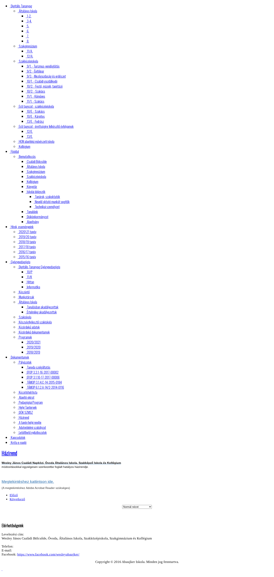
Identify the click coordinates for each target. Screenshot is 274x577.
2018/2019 (33, 352)
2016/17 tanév (27, 251)
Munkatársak (26, 296)
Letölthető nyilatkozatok (33, 432)
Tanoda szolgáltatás (38, 367)
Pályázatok (25, 362)
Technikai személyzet (47, 206)
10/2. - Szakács (36, 91)
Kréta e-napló (18, 442)
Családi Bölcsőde (37, 161)
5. (28, 25)
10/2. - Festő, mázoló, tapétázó (45, 86)
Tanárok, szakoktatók (47, 196)
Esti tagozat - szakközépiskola (36, 106)
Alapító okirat (26, 397)
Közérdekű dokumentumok (34, 332)
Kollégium (24, 146)
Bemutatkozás (27, 156)
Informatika (33, 286)
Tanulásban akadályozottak (42, 306)
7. (28, 36)
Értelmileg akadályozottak (42, 311)
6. (28, 31)
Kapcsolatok (18, 437)
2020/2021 (34, 342)
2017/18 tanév (27, 246)
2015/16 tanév (27, 256)
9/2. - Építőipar (35, 71)
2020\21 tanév (27, 231)
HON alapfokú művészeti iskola (36, 141)
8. (28, 41)
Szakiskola (25, 317)
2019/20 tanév (27, 236)
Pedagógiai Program (31, 402)
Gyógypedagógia (20, 261)
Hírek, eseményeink (22, 226)
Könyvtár (32, 186)
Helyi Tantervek (28, 407)
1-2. (29, 15)
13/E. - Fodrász (35, 121)
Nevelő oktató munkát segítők (52, 201)
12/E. (30, 131)
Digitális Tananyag (21, 5)
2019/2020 (34, 347)
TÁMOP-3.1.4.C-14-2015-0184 (44, 382)
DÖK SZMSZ (26, 412)
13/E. (30, 136)
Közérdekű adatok (29, 327)
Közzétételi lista (28, 392)
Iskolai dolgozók (36, 191)
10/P (29, 271)
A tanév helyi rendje (30, 422)
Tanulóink (32, 211)
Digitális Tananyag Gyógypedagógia (39, 266)
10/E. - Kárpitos (36, 116)
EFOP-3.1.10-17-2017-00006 (43, 377)
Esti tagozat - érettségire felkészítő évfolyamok (46, 126)
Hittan (30, 281)
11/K (29, 276)
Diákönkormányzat (37, 216)
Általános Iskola (28, 10)
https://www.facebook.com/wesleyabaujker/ (48, 554)
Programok (25, 337)
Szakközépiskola (28, 61)
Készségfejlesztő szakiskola (35, 322)
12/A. (30, 56)
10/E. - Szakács (36, 111)
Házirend (24, 417)
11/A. (30, 51)
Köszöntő (24, 291)
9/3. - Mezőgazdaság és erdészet (46, 76)
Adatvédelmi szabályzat (32, 427)
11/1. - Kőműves (36, 96)
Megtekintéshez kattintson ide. (28, 481)
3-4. (29, 20)
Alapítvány (33, 221)
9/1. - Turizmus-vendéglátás (43, 66)
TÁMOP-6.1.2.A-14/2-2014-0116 (45, 387)
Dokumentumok (20, 357)
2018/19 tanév (27, 241)
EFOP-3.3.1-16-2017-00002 (43, 372)
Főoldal (15, 151)
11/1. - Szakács (35, 101)
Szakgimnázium (28, 46)
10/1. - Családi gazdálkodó (42, 81)
